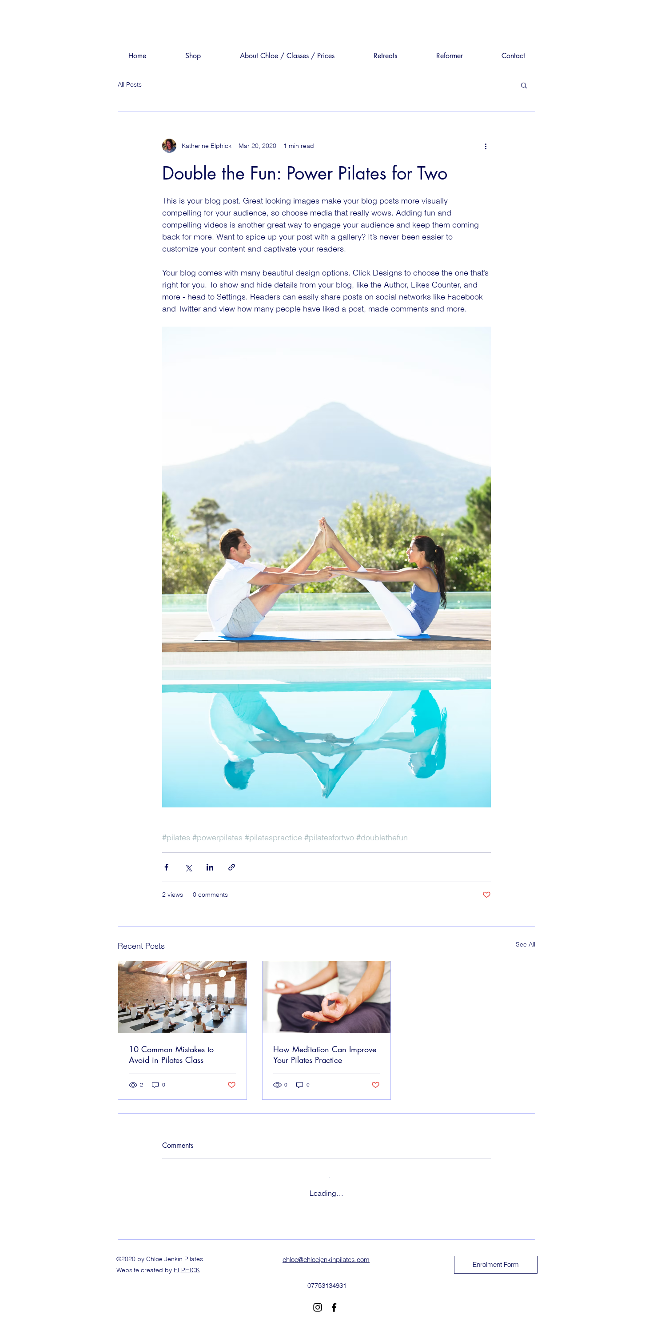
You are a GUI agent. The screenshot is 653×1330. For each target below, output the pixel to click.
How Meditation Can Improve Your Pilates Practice (324, 1054)
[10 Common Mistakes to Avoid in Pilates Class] (182, 997)
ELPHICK (187, 1261)
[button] (524, 84)
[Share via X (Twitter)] (188, 867)
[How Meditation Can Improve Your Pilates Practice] (327, 997)
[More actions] (485, 145)
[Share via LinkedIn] (210, 867)
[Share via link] (231, 867)
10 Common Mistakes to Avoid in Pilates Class (171, 1054)
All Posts (130, 84)
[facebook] (334, 1299)
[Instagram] (317, 1299)
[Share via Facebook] (166, 867)
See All (525, 944)
